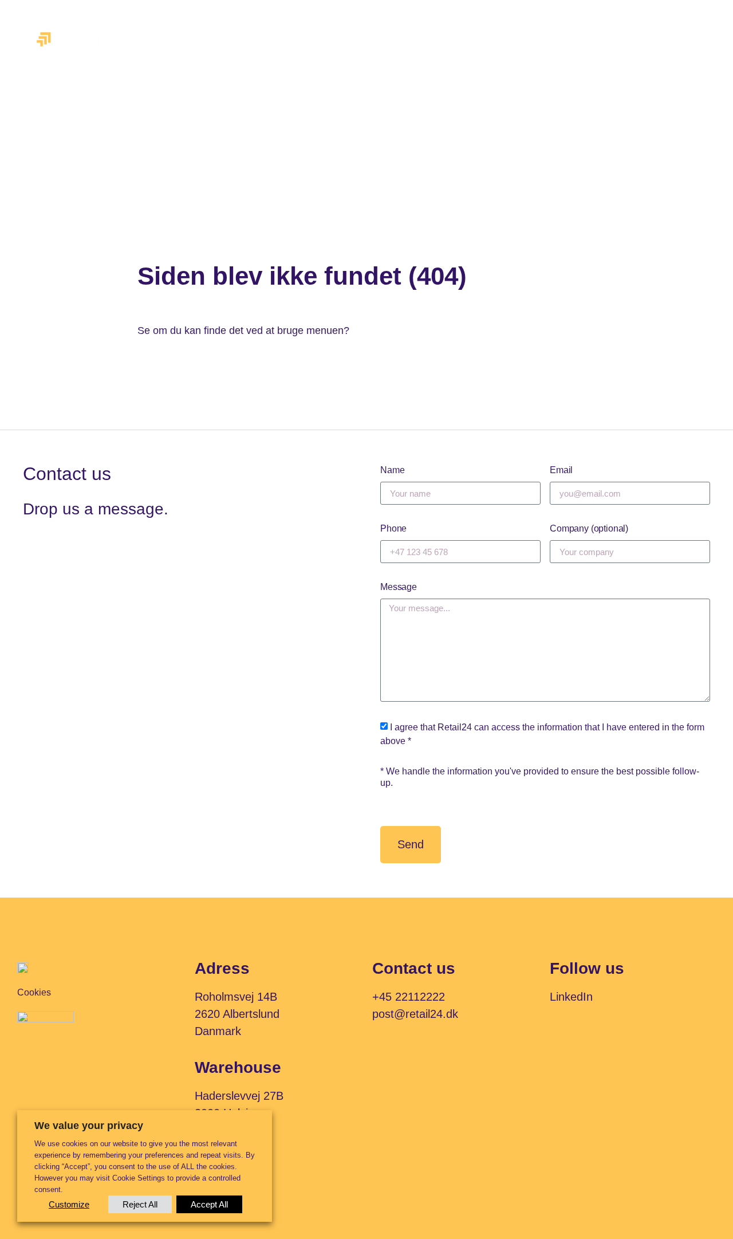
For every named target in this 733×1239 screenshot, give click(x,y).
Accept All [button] (209, 1204)
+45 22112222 (408, 996)
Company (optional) (589, 528)
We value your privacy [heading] (88, 1125)
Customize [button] (69, 1204)
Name (392, 470)
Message (398, 587)
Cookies (34, 992)
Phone (393, 528)
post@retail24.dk (415, 1014)
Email (561, 470)
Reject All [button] (140, 1204)
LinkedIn (571, 996)
